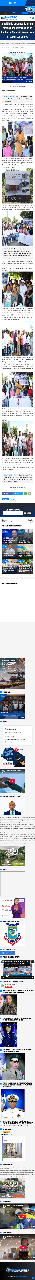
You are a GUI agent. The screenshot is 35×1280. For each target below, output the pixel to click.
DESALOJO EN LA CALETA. (24, 542)
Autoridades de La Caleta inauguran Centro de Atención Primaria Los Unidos (9, 569)
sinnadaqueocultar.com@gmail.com (16, 739)
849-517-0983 (10, 736)
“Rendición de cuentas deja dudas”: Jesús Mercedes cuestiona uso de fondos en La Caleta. (25, 554)
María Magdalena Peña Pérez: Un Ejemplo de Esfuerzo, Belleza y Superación (18, 99)
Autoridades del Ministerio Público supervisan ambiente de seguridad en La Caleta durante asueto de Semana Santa (25, 568)
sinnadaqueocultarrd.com (13, 742)
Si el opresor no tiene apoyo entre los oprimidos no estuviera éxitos (9, 540)
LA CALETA (12, 499)
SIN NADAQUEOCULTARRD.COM (21, 1277)
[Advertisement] (5, 629)
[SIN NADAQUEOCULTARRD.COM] (17, 1273)
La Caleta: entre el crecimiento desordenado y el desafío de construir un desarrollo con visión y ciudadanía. (9, 554)
